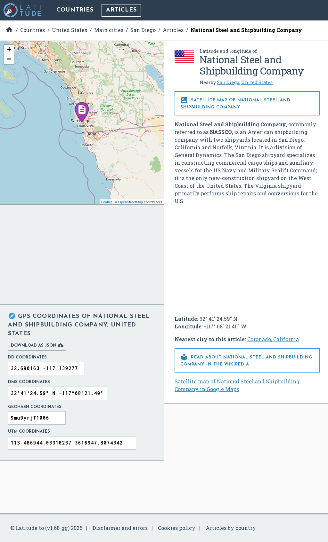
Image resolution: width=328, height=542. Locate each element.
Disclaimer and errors (120, 527)
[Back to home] (22, 10)
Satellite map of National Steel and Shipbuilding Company (235, 102)
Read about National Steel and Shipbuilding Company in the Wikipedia (246, 359)
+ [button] (9, 49)
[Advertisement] (247, 257)
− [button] (9, 59)
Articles (121, 10)
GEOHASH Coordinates (35, 407)
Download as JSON (37, 345)
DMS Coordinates (29, 382)
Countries (75, 10)
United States (257, 82)
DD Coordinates (27, 357)
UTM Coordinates (29, 431)
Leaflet (106, 201)
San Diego (228, 82)
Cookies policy (176, 527)
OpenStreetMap (130, 201)
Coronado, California (273, 339)
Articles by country (231, 527)
